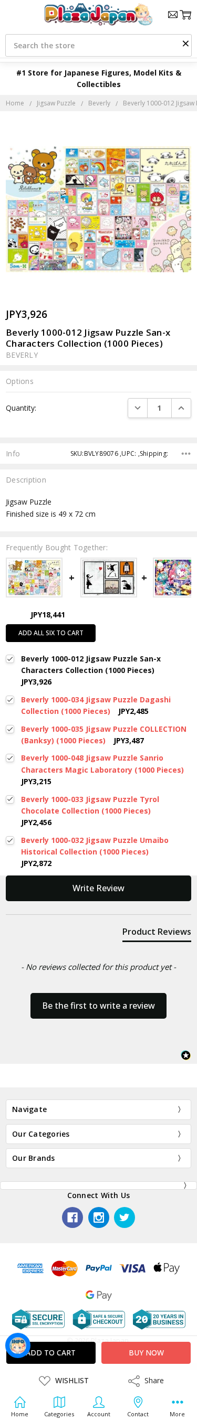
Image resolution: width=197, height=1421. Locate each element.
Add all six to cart (51, 632)
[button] (185, 43)
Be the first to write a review (98, 1005)
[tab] (156, 934)
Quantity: (21, 408)
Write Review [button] (98, 888)
